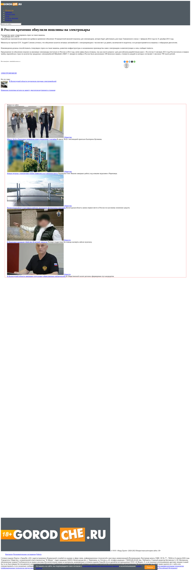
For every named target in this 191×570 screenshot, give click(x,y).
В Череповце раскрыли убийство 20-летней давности (27, 242)
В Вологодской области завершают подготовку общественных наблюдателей (36, 276)
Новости (9, 10)
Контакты (9, 554)
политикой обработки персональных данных (100, 566)
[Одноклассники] (127, 62)
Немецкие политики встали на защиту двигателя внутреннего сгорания (28, 90)
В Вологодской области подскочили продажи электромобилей (32, 81)
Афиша (8, 12)
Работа (8, 20)
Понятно (150, 567)
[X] (132, 62)
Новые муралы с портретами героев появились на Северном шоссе (32, 173)
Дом (7, 16)
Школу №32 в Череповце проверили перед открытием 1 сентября (32, 139)
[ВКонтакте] (125, 62)
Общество (10, 14)
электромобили (9, 73)
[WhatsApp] (134, 62)
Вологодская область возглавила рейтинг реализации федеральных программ (36, 208)
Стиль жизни (11, 18)
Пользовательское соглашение (24, 554)
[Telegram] (130, 62)
